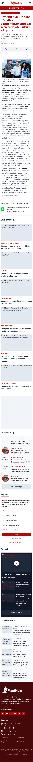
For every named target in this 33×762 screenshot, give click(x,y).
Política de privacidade (12, 754)
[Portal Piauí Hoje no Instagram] (6, 713)
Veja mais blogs (16, 487)
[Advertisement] (16, 412)
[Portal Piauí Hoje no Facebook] (2, 713)
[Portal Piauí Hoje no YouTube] (15, 713)
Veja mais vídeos (16, 613)
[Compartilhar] (27, 49)
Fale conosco (23, 754)
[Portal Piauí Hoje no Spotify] (23, 713)
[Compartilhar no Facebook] (6, 49)
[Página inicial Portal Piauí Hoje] (16, 3)
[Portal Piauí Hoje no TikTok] (19, 713)
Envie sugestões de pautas (15, 211)
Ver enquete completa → (16, 542)
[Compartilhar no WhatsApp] (16, 49)
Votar (16, 534)
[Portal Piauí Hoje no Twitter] (11, 713)
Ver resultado (16, 538)
